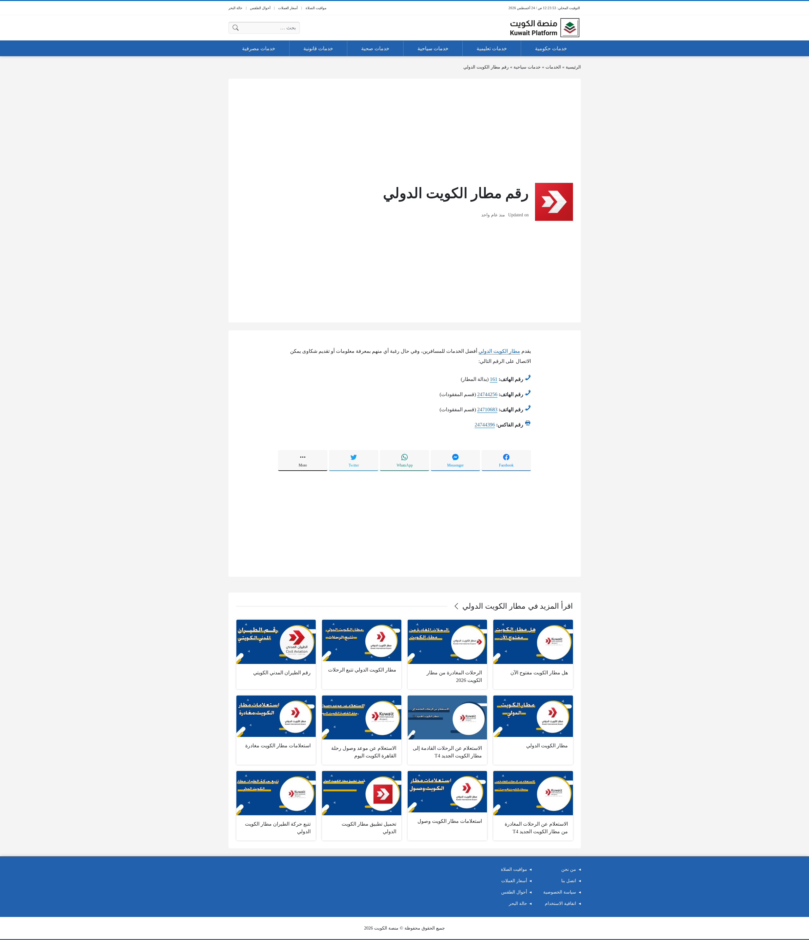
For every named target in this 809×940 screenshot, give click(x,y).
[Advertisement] (404, 131)
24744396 (485, 424)
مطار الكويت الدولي (499, 351)
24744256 (487, 394)
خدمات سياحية (527, 67)
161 (493, 379)
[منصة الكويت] (545, 28)
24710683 (487, 409)
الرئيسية (573, 67)
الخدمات (553, 67)
